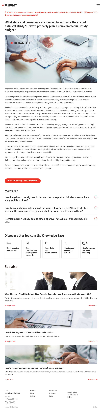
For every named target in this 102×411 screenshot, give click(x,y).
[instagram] (10, 402)
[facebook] (6, 402)
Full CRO (11, 12)
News (32, 393)
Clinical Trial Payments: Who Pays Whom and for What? (29, 332)
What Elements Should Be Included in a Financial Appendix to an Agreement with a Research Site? (48, 294)
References (52, 393)
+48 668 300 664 (11, 399)
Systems (32, 396)
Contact (51, 396)
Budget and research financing (24, 12)
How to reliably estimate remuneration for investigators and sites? (34, 368)
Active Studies (53, 390)
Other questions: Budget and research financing (22, 181)
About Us (33, 390)
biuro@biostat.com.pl (12, 393)
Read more (91, 306)
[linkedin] (13, 402)
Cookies (95, 407)
